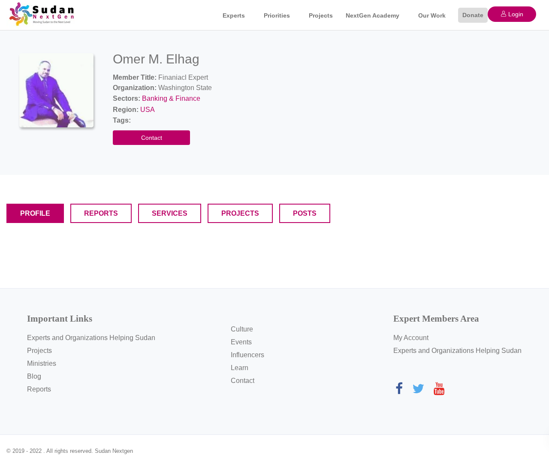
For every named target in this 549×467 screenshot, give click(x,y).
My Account (410, 337)
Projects (321, 15)
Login (515, 14)
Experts (234, 15)
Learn (239, 367)
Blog (34, 376)
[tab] (35, 213)
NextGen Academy (372, 15)
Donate (472, 15)
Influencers (247, 355)
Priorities (277, 15)
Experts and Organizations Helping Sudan (91, 337)
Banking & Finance (171, 98)
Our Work (432, 15)
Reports (39, 389)
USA (147, 109)
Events (241, 342)
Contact (151, 137)
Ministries (41, 363)
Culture (242, 329)
